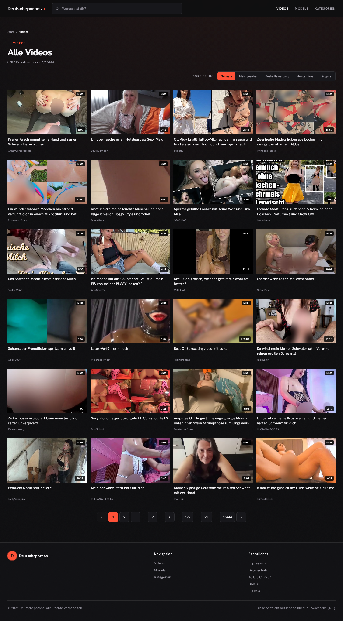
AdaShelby (98, 290)
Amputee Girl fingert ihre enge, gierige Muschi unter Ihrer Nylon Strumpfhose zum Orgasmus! (212, 420)
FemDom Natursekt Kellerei (30, 487)
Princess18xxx (266, 151)
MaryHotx (97, 220)
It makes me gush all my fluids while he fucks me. (296, 487)
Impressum (257, 563)
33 (170, 517)
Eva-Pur (179, 499)
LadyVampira (16, 499)
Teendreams (182, 360)
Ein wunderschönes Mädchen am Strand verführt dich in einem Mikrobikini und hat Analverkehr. (42, 211)
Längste (325, 76)
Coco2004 (14, 360)
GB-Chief (180, 220)
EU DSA (254, 591)
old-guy (178, 151)
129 (187, 517)
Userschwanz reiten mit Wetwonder (286, 278)
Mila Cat (179, 290)
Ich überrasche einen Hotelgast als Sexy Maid (127, 139)
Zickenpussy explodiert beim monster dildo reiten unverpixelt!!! (42, 420)
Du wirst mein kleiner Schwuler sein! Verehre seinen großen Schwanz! (293, 351)
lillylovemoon (99, 151)
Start (10, 32)
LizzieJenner (265, 499)
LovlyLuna (263, 220)
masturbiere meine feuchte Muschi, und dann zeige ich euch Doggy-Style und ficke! (127, 211)
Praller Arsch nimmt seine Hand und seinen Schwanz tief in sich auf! (42, 142)
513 (206, 517)
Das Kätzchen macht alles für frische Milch (42, 278)
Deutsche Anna (183, 429)
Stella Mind (15, 290)
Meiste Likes (304, 76)
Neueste (226, 76)
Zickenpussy (16, 429)
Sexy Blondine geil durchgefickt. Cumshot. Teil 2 (129, 418)
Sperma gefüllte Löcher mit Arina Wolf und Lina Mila (212, 211)
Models (301, 8)
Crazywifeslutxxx (19, 151)
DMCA (253, 584)
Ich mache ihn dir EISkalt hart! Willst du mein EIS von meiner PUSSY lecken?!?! (127, 281)
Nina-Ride (263, 290)
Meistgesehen (248, 76)
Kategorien (325, 8)
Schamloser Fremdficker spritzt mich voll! (41, 348)
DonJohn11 (98, 429)
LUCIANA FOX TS (268, 429)
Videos (282, 8)
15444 (227, 517)
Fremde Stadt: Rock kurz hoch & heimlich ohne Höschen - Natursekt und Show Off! (295, 211)
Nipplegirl (263, 360)
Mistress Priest (100, 360)
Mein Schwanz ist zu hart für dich (118, 487)
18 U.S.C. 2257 (259, 577)
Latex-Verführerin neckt (110, 348)
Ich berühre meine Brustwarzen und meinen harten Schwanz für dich (292, 420)
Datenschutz (258, 570)
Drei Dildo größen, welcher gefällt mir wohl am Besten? (211, 281)
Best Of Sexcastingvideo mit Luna (200, 348)
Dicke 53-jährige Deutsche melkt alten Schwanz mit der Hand (212, 490)
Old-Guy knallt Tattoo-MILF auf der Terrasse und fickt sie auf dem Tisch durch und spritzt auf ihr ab (213, 142)
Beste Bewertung (277, 76)
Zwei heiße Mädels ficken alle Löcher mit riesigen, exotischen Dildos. (289, 142)
